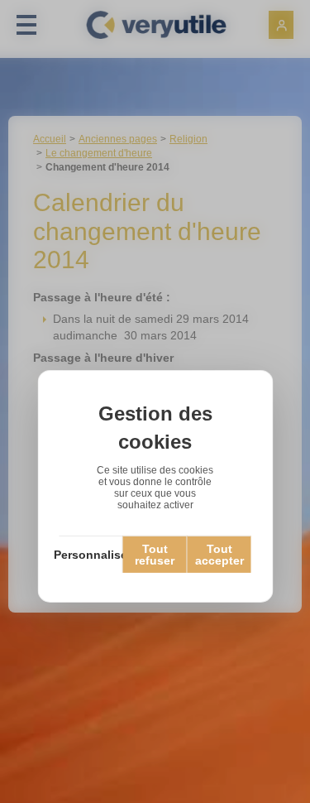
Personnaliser (91, 554)
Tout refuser (154, 554)
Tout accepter (219, 554)
